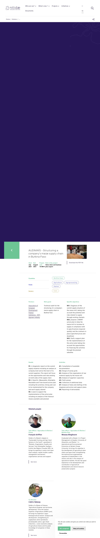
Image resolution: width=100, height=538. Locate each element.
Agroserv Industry (34, 317)
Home (8, 19)
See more (34, 462)
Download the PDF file (76, 262)
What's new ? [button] (43, 6)
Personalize (63, 533)
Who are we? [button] (29, 6)
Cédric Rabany (35, 502)
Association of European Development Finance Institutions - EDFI (34, 310)
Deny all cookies (78, 528)
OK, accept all (64, 528)
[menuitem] (31, 6)
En (82, 11)
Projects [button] (55, 6)
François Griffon (35, 434)
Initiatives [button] (64, 6)
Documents (29, 11)
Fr (82, 6)
